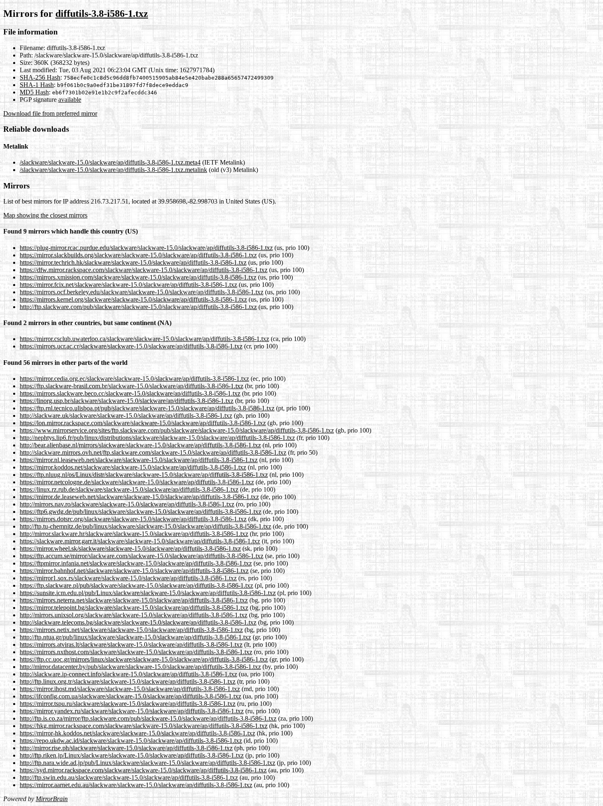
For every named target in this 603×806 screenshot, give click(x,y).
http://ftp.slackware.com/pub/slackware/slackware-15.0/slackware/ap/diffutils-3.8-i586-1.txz (138, 306)
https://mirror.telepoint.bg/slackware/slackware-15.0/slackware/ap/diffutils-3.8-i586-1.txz (134, 607)
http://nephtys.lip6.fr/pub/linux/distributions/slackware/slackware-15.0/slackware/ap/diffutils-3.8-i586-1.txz (157, 437)
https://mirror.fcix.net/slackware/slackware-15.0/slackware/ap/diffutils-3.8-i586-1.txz (128, 284)
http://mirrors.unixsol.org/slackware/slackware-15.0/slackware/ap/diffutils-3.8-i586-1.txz (133, 614)
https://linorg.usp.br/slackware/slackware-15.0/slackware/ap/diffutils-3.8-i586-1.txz (126, 400)
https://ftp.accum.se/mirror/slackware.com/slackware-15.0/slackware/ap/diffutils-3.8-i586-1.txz (141, 555)
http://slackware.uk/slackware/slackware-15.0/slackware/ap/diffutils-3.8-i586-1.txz (126, 415)
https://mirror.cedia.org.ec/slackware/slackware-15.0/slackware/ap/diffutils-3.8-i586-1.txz (134, 378)
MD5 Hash (34, 92)
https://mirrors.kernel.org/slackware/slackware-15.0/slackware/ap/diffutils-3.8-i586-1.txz (133, 299)
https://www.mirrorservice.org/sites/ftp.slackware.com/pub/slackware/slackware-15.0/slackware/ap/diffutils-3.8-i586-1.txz (177, 430)
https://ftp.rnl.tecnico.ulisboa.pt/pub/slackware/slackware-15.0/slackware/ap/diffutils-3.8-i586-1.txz (147, 408)
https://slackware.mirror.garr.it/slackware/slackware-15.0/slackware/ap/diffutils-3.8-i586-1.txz (140, 541)
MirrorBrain (52, 798)
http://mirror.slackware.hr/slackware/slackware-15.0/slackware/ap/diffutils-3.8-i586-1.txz (134, 533)
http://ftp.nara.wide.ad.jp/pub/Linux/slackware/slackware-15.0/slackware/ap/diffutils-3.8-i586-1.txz (147, 762)
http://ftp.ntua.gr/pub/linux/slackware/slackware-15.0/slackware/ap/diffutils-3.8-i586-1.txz (135, 637)
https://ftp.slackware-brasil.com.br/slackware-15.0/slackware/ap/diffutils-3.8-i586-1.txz (131, 385)
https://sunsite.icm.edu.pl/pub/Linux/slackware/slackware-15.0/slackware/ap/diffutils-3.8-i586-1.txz (148, 592)
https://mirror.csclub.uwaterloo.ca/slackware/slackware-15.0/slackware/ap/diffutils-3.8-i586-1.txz (144, 338)
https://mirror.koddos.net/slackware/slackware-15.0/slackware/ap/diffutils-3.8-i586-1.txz (133, 467)
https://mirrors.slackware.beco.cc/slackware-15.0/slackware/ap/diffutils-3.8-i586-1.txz (130, 393)
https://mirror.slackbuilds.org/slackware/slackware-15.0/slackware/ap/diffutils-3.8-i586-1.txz (138, 255)
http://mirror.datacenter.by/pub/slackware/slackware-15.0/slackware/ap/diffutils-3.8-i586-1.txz (140, 666)
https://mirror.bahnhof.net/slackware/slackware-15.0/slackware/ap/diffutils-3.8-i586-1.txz (134, 570)
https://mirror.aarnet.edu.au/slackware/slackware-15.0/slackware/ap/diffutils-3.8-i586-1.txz (136, 784)
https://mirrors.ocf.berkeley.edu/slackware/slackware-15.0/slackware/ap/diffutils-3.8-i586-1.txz (141, 292)
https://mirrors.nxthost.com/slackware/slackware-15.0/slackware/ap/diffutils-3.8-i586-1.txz (136, 651)
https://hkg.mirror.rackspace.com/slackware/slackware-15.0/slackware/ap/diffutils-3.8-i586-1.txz (143, 725)
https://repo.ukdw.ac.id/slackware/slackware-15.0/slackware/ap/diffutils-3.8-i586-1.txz (131, 740)
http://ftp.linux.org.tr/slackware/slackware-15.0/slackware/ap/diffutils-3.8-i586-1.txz (127, 681)
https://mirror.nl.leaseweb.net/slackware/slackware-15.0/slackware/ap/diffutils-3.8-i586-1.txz (139, 459)
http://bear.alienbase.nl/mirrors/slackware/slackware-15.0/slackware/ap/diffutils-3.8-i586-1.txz (140, 445)
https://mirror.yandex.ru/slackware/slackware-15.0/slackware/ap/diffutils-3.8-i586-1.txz (132, 711)
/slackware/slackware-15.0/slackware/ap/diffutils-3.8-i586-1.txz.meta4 (110, 162)
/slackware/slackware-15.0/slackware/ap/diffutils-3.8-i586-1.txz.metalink (113, 169)
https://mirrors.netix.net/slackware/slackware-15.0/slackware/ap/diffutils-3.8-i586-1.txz (131, 629)
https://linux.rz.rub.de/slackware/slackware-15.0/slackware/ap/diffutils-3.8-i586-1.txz (129, 489)
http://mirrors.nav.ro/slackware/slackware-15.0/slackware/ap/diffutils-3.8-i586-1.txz (127, 504)
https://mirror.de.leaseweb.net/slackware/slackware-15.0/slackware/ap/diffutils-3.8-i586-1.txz (139, 496)
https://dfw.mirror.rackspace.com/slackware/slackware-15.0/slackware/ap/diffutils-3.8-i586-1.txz (143, 269)
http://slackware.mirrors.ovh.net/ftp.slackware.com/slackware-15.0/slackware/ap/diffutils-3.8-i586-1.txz (153, 452)
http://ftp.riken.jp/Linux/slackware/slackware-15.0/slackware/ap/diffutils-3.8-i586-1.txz (132, 755)
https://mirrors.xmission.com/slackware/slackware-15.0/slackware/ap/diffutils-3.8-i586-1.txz (138, 277)
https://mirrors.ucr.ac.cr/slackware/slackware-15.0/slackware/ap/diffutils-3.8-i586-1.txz (131, 346)
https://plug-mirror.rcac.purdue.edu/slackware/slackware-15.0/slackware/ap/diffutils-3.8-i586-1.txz (146, 247)
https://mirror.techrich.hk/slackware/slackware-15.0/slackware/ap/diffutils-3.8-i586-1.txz (133, 262)
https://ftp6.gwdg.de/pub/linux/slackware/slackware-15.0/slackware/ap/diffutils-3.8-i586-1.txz (140, 511)
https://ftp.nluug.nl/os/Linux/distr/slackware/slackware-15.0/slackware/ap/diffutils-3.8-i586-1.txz (144, 474)
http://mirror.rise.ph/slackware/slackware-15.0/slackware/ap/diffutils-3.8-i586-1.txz (126, 747)
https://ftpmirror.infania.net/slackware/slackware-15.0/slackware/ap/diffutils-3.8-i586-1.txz (136, 563)
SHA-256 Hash (40, 77)
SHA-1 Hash (37, 84)
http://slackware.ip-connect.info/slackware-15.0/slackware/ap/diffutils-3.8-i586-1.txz (128, 674)
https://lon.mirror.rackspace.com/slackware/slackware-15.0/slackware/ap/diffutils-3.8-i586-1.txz (143, 422)
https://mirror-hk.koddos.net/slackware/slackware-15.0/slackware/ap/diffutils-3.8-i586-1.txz (137, 733)
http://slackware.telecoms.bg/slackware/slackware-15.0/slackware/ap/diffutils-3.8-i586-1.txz (138, 622)
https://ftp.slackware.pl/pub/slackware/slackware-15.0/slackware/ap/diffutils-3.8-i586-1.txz (136, 585)
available (69, 99)
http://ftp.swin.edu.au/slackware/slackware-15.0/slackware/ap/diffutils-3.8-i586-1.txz (129, 777)
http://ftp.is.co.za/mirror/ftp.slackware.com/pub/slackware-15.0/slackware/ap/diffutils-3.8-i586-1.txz (148, 718)
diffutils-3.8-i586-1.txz (101, 13)
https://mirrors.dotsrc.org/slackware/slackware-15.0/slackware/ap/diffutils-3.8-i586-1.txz (133, 518)
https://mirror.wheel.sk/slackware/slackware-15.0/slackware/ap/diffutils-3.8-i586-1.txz (130, 548)
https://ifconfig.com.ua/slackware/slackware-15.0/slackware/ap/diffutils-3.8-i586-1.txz (130, 696)
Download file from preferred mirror (50, 113)
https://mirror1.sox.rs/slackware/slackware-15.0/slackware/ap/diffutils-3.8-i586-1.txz (128, 578)
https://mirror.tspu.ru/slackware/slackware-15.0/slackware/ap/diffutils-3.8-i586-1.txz (127, 703)
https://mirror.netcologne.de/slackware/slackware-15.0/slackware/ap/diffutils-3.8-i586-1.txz (137, 482)
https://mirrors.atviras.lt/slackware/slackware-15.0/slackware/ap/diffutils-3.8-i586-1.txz (131, 644)
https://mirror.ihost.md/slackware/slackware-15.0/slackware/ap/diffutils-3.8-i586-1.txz (130, 688)
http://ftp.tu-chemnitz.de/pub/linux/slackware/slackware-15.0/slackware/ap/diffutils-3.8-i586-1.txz (145, 526)
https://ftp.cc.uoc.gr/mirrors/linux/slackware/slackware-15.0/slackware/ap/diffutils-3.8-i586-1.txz (144, 659)
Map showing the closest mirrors (45, 215)
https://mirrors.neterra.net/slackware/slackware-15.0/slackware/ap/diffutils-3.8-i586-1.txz (134, 600)
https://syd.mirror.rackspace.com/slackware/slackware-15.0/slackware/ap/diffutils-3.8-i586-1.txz (143, 770)
